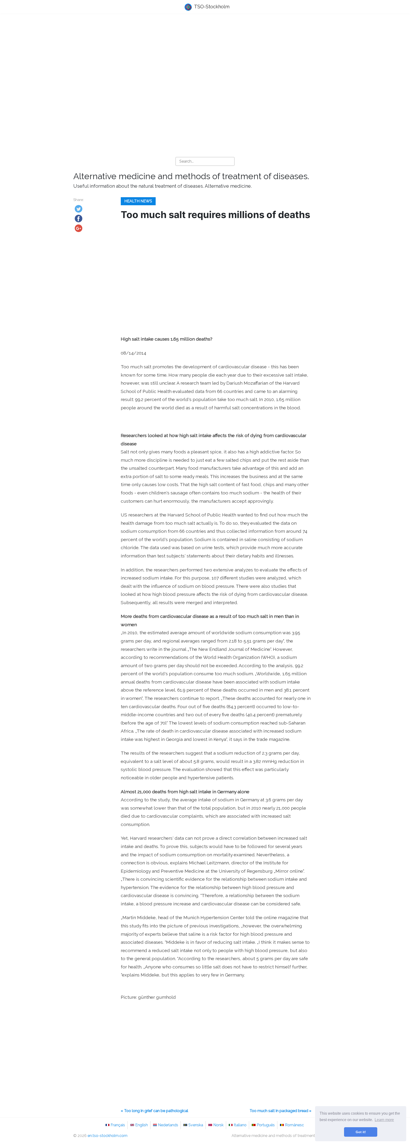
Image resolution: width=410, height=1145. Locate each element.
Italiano (240, 1125)
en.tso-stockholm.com (107, 1135)
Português (266, 1125)
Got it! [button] (361, 1132)
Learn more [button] (384, 1120)
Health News (138, 201)
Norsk (218, 1125)
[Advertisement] (205, 55)
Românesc (294, 1125)
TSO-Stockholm (211, 6)
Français (118, 1125)
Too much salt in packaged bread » (280, 1111)
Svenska (195, 1125)
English (141, 1125)
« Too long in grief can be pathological (154, 1111)
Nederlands (168, 1125)
